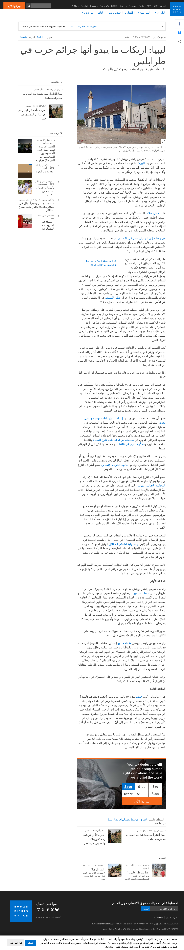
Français (132, 6)
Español (84, 6)
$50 (155, 786)
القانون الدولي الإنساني (115, 465)
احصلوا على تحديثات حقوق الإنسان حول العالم (145, 902)
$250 (128, 786)
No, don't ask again (87, 26)
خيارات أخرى (15, 943)
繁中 (149, 6)
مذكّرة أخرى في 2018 (132, 444)
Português (104, 6)
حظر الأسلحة (113, 297)
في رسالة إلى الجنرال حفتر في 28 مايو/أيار (140, 238)
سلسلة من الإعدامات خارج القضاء (113, 440)
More (74, 6)
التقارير (128, 12)
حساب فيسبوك (140, 593)
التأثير (100, 12)
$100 (141, 786)
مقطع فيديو (125, 643)
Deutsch (123, 6)
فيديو (139, 696)
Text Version (158, 917)
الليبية (142, 163)
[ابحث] (28, 5)
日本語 (114, 6)
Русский (94, 6)
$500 (155, 793)
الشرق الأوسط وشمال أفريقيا (130, 819)
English (142, 6)
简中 (156, 6)
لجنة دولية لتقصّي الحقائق (124, 544)
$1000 (141, 793)
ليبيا (110, 819)
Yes (71, 26)
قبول (30, 942)
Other (128, 793)
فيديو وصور (114, 12)
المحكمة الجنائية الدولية (151, 485)
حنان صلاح (152, 213)
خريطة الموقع (171, 917)
